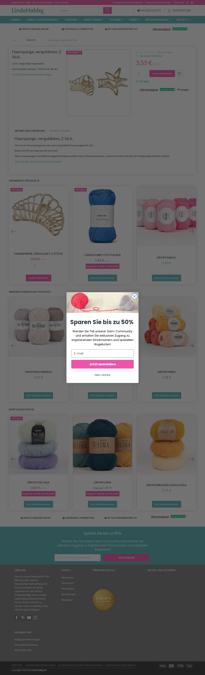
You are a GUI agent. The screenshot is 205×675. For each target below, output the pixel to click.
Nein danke (103, 375)
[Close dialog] (134, 296)
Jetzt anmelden (102, 364)
